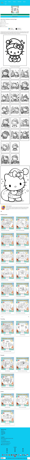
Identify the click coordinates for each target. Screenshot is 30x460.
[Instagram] (23, 448)
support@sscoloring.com (5, 444)
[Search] (28, 317)
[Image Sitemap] (7, 452)
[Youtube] (7, 450)
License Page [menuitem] (3, 433)
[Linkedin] (15, 451)
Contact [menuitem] (2, 434)
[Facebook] (7, 448)
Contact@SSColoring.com (6, 441)
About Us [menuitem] (2, 430)
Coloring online (15, 16)
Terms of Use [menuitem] (3, 431)
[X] (15, 448)
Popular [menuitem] (9, 1)
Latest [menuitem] (6, 1)
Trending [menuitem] (14, 1)
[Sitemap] (23, 451)
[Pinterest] (1, 211)
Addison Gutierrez (20, 458)
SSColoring (9, 458)
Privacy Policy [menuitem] (3, 432)
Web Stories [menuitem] (19, 1)
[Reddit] (15, 450)
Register (24, 1)
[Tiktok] (7, 451)
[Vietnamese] (15, 456)
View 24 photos (15, 14)
